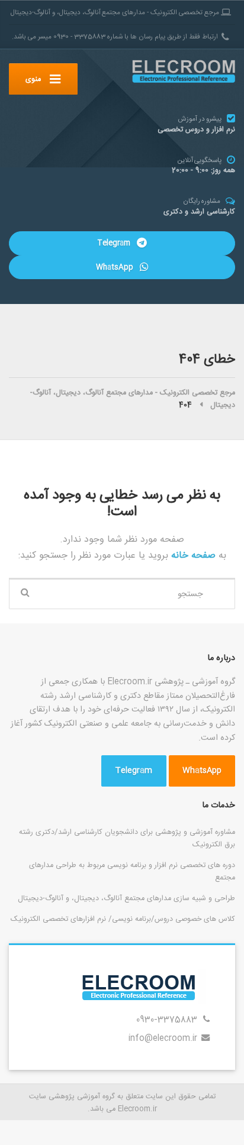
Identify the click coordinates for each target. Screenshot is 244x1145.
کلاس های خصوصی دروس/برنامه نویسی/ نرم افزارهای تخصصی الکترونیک (123, 919)
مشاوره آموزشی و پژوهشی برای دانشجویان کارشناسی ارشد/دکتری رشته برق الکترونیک (127, 838)
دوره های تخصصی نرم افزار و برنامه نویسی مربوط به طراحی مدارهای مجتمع (132, 871)
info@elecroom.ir (163, 1038)
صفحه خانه (192, 556)
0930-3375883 (166, 1020)
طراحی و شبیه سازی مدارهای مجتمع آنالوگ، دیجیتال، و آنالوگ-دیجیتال (126, 898)
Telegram (115, 243)
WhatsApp (116, 267)
